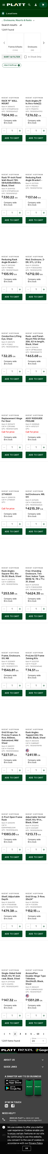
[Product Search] (29, 5)
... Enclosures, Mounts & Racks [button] (17, 20)
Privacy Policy (36, 1143)
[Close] (19, 65)
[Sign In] (36, 5)
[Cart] (43, 4)
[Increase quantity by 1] (19, 130)
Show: (34, 1038)
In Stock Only (34, 57)
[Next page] (43, 1034)
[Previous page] (4, 1034)
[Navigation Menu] (4, 5)
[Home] (16, 5)
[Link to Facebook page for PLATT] (14, 1105)
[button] (20, 25)
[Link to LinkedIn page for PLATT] (8, 1105)
